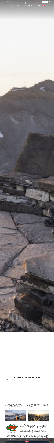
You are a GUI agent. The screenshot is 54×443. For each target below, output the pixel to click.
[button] (4, 166)
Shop (43, 5)
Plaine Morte (8, 395)
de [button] (40, 1)
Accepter (27, 441)
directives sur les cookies (45, 439)
